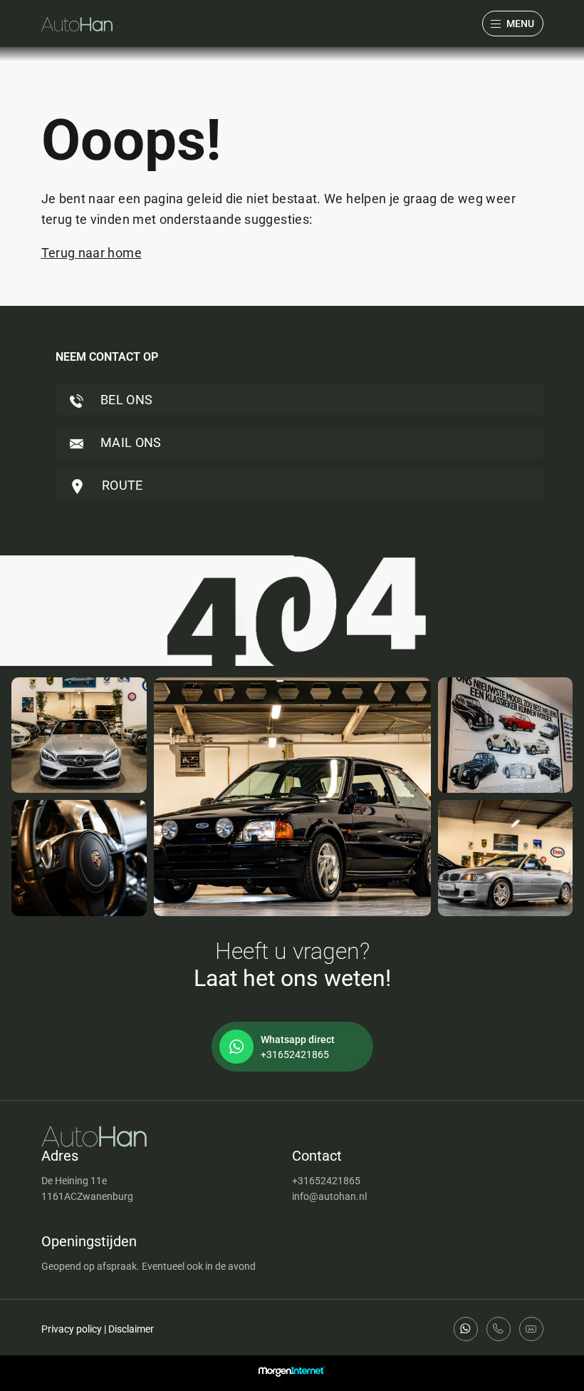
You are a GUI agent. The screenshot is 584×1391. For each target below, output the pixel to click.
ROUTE (121, 485)
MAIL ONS (130, 442)
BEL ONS (125, 399)
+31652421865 (326, 1180)
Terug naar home (91, 252)
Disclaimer (131, 1329)
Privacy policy (71, 1329)
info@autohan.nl (329, 1196)
